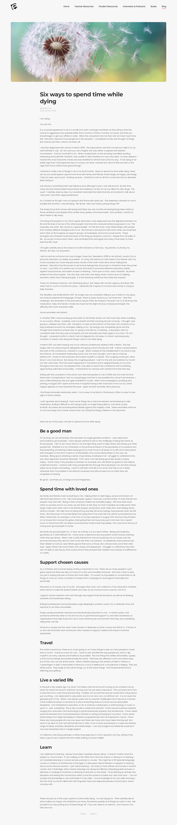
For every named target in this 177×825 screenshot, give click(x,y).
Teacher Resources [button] (84, 6)
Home (66, 6)
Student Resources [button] (108, 6)
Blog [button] (164, 6)
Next (93, 813)
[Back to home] (14, 6)
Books (154, 6)
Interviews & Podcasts (134, 6)
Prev (84, 813)
